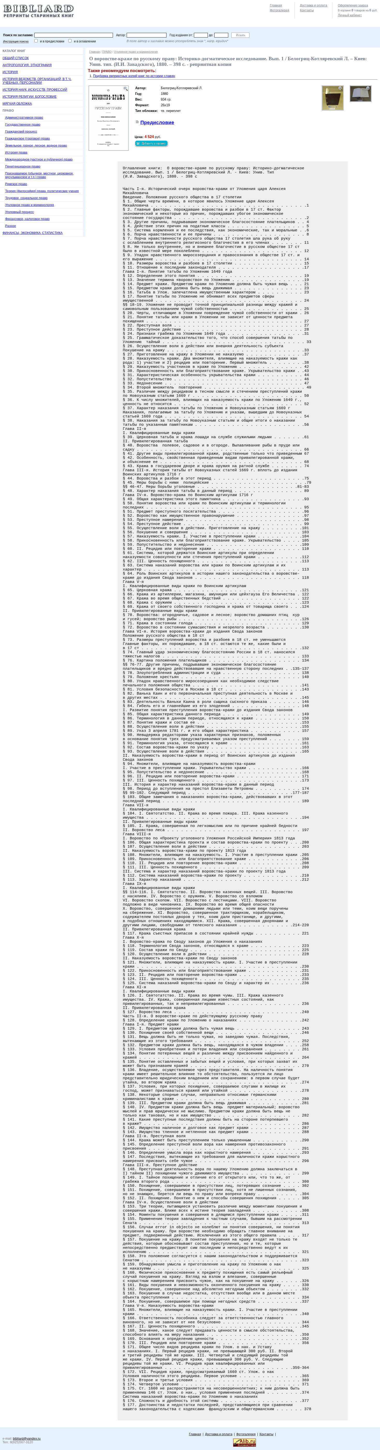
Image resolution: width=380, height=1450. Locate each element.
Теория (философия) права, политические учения (42, 191)
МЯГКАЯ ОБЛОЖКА (17, 103)
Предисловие (157, 122)
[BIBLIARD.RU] (39, 18)
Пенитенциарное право (22, 166)
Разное (10, 226)
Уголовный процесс (19, 212)
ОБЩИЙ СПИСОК (16, 58)
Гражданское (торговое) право (27, 138)
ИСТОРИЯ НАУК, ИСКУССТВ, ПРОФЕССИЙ (35, 90)
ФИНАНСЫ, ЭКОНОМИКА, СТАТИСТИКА (33, 233)
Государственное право (22, 124)
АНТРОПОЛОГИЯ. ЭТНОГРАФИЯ (27, 65)
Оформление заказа (353, 5)
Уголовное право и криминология (29, 205)
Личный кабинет (350, 15)
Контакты (307, 10)
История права (16, 152)
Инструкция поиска (15, 41)
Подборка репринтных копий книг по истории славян (134, 76)
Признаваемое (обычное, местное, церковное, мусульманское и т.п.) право (39, 175)
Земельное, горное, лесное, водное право (36, 145)
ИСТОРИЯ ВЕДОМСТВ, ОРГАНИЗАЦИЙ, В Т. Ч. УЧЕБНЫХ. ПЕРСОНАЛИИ (37, 81)
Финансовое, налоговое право (27, 219)
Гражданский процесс (21, 131)
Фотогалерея (279, 10)
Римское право (16, 184)
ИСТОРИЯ (10, 72)
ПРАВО (107, 51)
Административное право (24, 117)
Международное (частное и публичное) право (39, 159)
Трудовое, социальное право (26, 198)
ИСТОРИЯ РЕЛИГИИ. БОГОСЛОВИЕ (30, 96)
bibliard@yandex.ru (27, 1438)
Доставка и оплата (313, 5)
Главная (276, 5)
